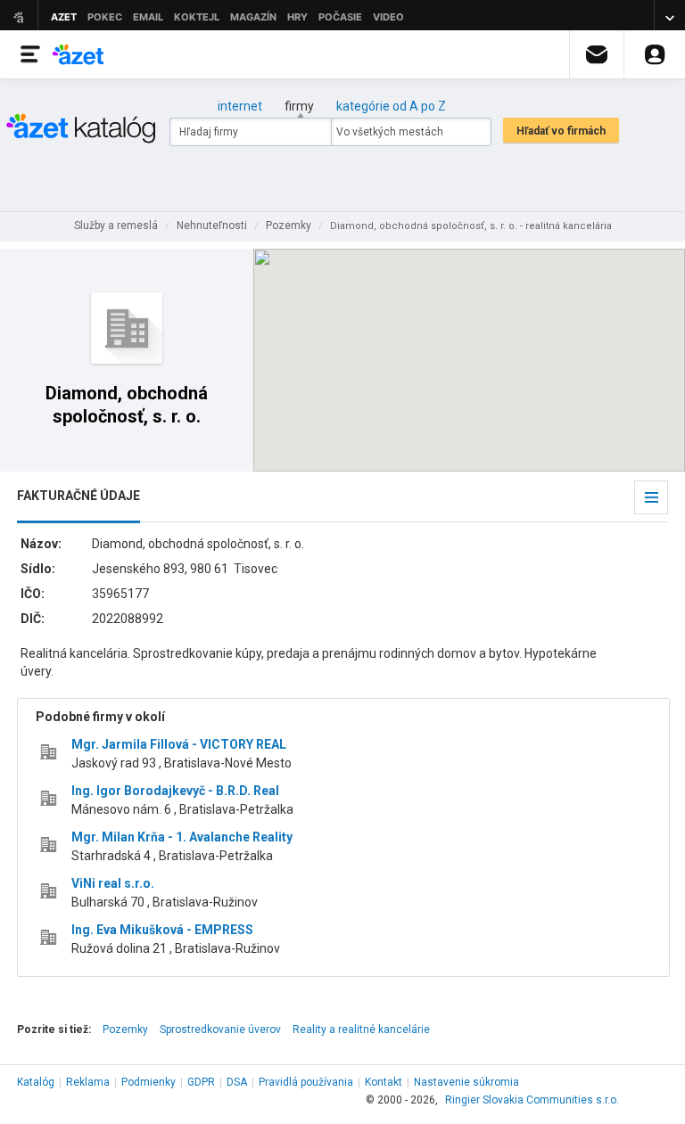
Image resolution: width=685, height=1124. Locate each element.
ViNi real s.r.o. (112, 883)
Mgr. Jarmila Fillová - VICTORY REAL (178, 744)
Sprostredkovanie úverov (220, 1029)
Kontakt (383, 1082)
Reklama (88, 1082)
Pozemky (125, 1029)
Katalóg (35, 1082)
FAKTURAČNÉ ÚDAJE (78, 495)
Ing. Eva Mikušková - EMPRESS (162, 930)
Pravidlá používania (306, 1082)
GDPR (201, 1082)
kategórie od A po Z (391, 106)
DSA (237, 1082)
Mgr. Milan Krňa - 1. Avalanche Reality (182, 837)
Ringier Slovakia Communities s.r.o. (532, 1100)
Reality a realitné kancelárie (361, 1029)
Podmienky (148, 1082)
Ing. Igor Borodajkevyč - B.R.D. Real (175, 791)
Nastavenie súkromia (466, 1082)
